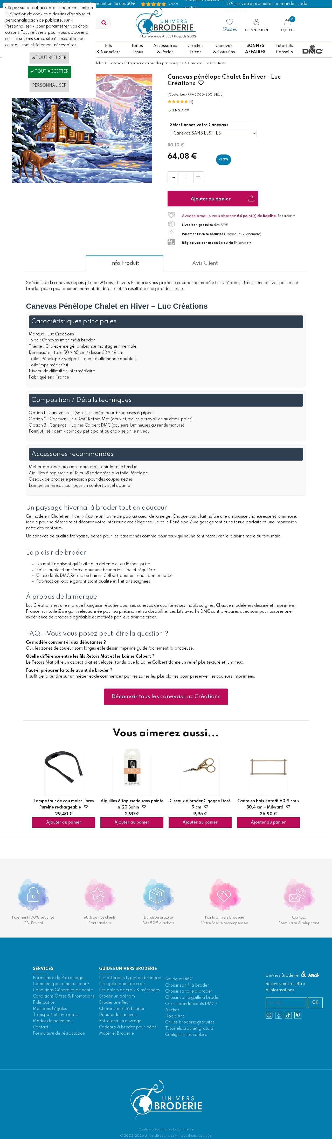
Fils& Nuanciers (108, 49)
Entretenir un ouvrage (120, 1021)
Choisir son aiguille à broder (192, 998)
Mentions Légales (50, 1009)
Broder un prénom (117, 996)
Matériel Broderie (116, 1034)
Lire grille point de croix (122, 984)
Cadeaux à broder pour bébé (128, 1027)
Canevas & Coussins (224, 49)
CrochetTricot (195, 49)
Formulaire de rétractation (59, 1034)
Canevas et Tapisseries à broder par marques (145, 63)
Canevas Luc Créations (207, 63)
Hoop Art (174, 1016)
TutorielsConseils (284, 49)
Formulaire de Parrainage (58, 978)
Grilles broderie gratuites (190, 1022)
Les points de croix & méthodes (129, 990)
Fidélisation (44, 1003)
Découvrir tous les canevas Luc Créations (166, 696)
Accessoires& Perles (165, 49)
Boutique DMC (179, 979)
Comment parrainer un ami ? (61, 984)
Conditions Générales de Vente (63, 990)
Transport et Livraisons (55, 1015)
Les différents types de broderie (130, 978)
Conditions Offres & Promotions (63, 996)
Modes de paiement (52, 1021)
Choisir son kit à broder (122, 1009)
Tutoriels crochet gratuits (189, 1029)
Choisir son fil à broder (187, 985)
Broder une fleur (114, 1003)
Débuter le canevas (117, 1015)
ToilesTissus (137, 49)
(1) (191, 102)
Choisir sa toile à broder (188, 991)
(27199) (173, 3)
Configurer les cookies (186, 1035)
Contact (41, 1027)
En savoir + (286, 216)
